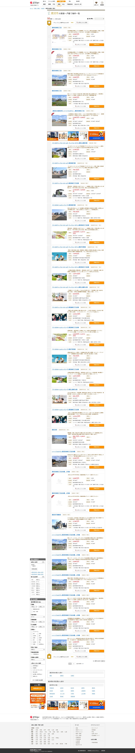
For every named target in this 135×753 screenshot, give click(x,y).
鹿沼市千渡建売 (56, 514)
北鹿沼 (72, 675)
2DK (34, 637)
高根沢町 (73, 696)
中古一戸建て (79, 735)
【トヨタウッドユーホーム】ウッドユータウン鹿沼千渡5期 (69, 247)
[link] (38, 701)
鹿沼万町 (54, 429)
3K (34, 640)
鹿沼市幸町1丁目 (57, 27)
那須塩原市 (52, 693)
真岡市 (72, 690)
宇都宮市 (52, 688)
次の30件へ (79, 663)
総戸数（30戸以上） (38, 674)
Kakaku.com (36, 751)
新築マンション (79, 729)
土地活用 (78, 741)
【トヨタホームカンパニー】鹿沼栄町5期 (64, 205)
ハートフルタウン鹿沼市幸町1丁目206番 (63, 451)
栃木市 (72, 688)
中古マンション (79, 731)
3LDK (34, 642)
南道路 (34, 667)
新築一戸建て (79, 733)
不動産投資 (78, 739)
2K (39, 635)
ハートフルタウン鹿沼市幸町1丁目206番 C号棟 (66, 555)
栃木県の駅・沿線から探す (37, 574)
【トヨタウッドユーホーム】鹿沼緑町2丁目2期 (65, 307)
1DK (40, 633)
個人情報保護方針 (82, 750)
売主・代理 (35, 611)
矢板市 (93, 690)
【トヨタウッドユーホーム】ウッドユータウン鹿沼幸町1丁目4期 (70, 267)
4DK (34, 644)
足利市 (61, 688)
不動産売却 (70, 4)
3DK (40, 640)
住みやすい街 (78, 4)
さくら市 (62, 693)
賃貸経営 (78, 742)
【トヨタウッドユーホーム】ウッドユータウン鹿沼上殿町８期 (70, 287)
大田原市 (83, 690)
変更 (43, 576)
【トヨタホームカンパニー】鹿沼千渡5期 (64, 349)
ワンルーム (35, 631)
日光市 (51, 690)
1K (34, 633)
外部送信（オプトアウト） (93, 750)
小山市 (61, 690)
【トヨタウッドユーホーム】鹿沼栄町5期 (64, 163)
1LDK (34, 635)
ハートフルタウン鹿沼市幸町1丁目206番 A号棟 (66, 534)
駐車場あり (35, 665)
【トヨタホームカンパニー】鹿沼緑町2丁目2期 (65, 409)
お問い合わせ (95, 733)
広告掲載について (96, 735)
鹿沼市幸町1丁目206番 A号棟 (61, 493)
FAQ (93, 731)
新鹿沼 (61, 675)
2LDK (40, 637)
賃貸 (44, 4)
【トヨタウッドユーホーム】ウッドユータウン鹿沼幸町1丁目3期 (70, 225)
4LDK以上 (41, 644)
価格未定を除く (36, 609)
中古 (54, 4)
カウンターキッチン (38, 670)
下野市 (72, 693)
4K (39, 642)
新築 (49, 4)
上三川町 (83, 693)
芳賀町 (93, 693)
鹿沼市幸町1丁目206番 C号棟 (61, 471)
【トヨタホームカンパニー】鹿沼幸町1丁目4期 (65, 369)
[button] (76, 136)
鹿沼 (51, 675)
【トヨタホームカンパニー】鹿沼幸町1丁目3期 (65, 327)
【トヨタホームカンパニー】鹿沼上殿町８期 (64, 389)
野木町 (61, 696)
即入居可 (35, 672)
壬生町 (51, 696)
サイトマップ (95, 728)
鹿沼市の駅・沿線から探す (37, 572)
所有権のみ (36, 654)
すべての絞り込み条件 (38, 680)
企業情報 (103, 750)
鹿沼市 (93, 688)
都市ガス (35, 676)
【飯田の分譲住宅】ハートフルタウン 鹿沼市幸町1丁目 (68, 111)
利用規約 (94, 729)
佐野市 (83, 688)
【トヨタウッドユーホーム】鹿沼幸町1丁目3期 (65, 183)
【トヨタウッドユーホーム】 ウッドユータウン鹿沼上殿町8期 (69, 143)
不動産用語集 (95, 742)
